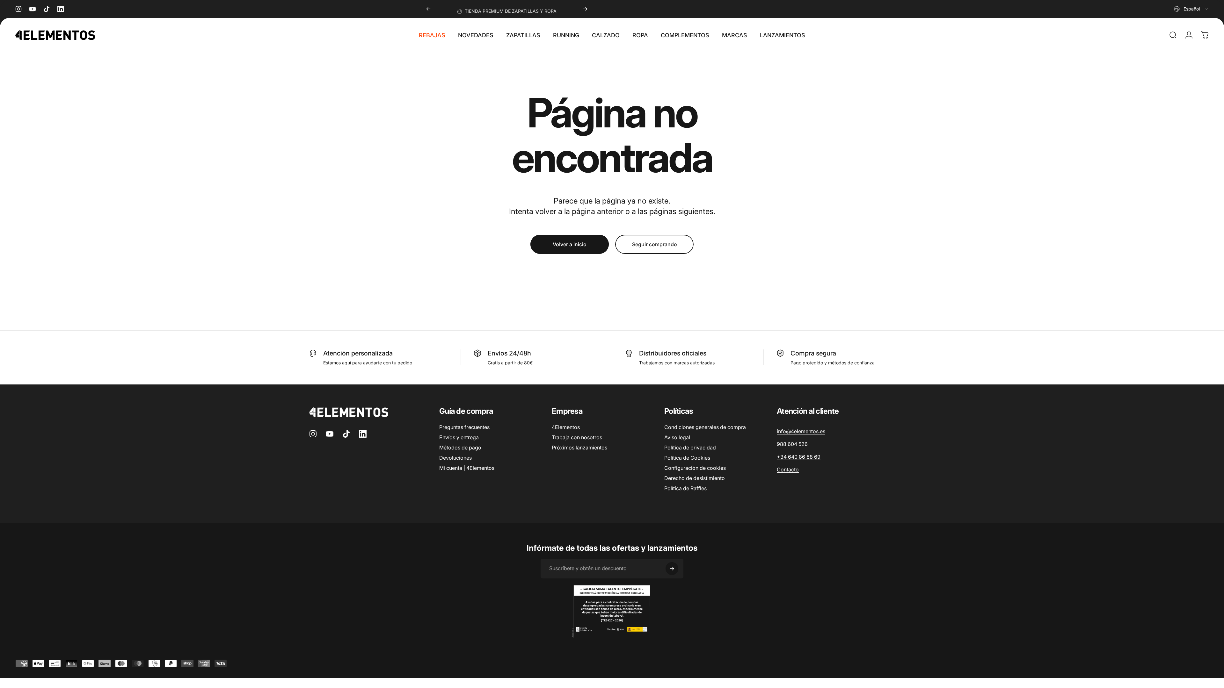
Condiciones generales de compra (705, 427)
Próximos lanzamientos (579, 447)
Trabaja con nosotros (577, 437)
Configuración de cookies (695, 468)
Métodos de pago (460, 447)
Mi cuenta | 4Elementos (466, 468)
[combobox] (1191, 9)
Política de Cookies (687, 458)
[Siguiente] (585, 9)
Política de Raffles (685, 488)
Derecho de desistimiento (694, 478)
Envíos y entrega (459, 437)
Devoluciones (455, 458)
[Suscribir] (672, 568)
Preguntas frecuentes (464, 427)
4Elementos (566, 427)
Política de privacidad (690, 447)
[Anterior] (428, 9)
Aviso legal (677, 437)
